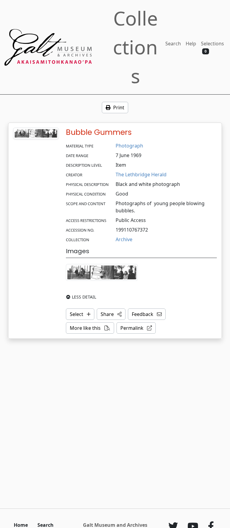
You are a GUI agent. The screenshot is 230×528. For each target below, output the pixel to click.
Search (173, 43)
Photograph (129, 145)
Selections (212, 47)
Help (191, 43)
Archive (124, 239)
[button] (111, 314)
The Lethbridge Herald (141, 174)
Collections (135, 47)
